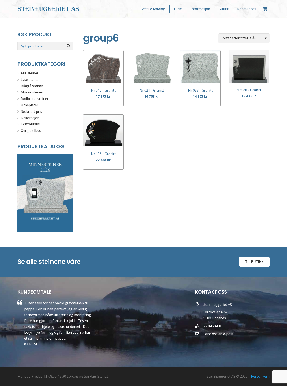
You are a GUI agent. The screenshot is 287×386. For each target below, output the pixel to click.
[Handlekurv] (265, 9)
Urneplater (29, 105)
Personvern (260, 376)
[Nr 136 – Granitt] (103, 130)
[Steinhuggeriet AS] (199, 311)
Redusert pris (31, 111)
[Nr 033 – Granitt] (200, 66)
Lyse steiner (30, 79)
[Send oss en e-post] (199, 334)
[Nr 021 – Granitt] (152, 66)
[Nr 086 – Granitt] (249, 66)
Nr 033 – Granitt (200, 90)
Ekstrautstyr (30, 124)
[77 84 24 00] (199, 326)
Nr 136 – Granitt (103, 153)
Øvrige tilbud (31, 130)
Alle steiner (29, 73)
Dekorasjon (30, 118)
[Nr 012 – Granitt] (103, 66)
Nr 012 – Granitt (103, 90)
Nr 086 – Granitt (249, 90)
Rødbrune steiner (35, 98)
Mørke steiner (32, 92)
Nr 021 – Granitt (152, 90)
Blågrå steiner (32, 86)
